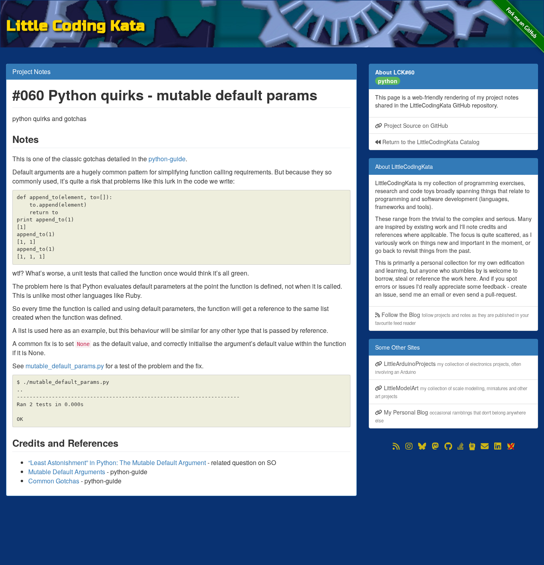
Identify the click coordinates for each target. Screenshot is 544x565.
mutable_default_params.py (64, 365)
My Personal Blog (450, 416)
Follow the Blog (452, 318)
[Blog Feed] (396, 446)
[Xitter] (510, 446)
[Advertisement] (453, 507)
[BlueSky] (422, 446)
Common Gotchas (53, 480)
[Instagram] (409, 446)
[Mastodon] (435, 446)
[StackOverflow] (460, 446)
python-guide (167, 158)
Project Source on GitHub (415, 125)
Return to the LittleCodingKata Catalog (430, 142)
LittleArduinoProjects (448, 367)
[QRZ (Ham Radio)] (472, 446)
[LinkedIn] (498, 446)
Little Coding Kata (75, 24)
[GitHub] (448, 446)
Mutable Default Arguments (66, 471)
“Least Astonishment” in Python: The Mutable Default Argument (117, 462)
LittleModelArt (451, 391)
